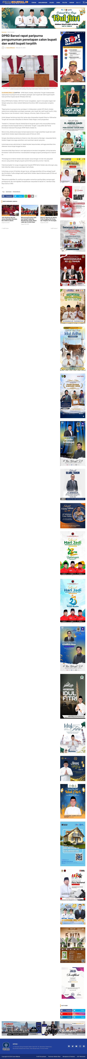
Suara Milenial (16, 1056)
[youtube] (76, 1046)
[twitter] (72, 1046)
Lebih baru (6, 228)
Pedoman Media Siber (54, 1056)
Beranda (4, 32)
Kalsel (52, 2)
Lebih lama (54, 228)
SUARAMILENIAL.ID (8, 92)
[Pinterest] (29, 196)
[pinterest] (83, 1046)
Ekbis (58, 2)
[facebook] (68, 1046)
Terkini (33, 2)
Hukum (71, 2)
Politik (64, 2)
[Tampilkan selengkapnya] (35, 196)
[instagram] (80, 1046)
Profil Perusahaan (41, 1056)
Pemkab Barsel (16, 191)
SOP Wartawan (81, 1056)
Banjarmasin (42, 2)
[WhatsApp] (25, 196)
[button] (79, 2)
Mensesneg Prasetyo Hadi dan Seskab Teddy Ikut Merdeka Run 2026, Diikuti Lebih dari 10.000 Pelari (28, 220)
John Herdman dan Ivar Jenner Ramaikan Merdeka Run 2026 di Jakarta (9, 219)
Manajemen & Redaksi (69, 1056)
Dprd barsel (11, 32)
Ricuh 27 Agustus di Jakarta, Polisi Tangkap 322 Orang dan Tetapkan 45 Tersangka (48, 219)
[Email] (32, 196)
